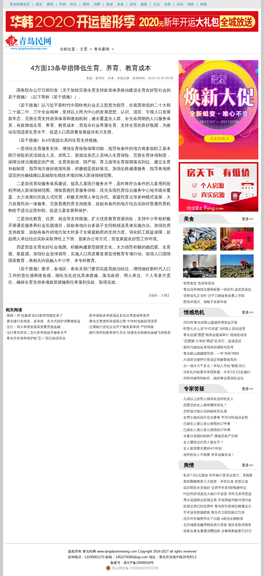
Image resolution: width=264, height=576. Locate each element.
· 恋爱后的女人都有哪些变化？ (204, 405)
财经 (86, 4)
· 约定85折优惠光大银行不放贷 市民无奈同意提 (216, 494)
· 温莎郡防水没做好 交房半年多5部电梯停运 (213, 488)
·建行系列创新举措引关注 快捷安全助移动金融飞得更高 (129, 332)
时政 (62, 4)
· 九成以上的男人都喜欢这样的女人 (207, 399)
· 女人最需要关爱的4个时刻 (201, 448)
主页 (84, 49)
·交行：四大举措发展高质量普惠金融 (33, 327)
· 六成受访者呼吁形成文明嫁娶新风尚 (209, 360)
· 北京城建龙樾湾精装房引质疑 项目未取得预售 (216, 525)
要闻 (50, 4)
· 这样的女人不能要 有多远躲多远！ (208, 455)
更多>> (247, 219)
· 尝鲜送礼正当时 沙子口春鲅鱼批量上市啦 (213, 296)
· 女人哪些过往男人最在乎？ (202, 442)
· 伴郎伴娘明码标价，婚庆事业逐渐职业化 (212, 378)
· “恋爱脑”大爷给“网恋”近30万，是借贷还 (211, 341)
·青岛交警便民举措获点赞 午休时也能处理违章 (122, 321)
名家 (167, 4)
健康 (144, 4)
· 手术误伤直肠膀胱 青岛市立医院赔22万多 (213, 512)
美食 (120, 4)
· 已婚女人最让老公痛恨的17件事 (205, 424)
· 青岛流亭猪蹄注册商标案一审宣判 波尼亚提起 (216, 289)
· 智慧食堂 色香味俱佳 (197, 283)
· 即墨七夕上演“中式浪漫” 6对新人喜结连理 (213, 329)
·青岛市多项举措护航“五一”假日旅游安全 (36, 338)
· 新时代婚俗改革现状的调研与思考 (207, 347)
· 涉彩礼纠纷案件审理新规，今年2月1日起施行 (216, 372)
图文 (39, 4)
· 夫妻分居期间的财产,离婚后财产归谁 (209, 436)
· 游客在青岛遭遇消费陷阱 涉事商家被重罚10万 (216, 531)
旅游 (109, 4)
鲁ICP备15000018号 (139, 563)
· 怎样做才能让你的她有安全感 (204, 411)
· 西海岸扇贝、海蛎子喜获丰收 (204, 302)
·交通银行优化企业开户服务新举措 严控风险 (121, 327)
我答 (190, 4)
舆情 (203, 4)
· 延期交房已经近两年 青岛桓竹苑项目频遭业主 (216, 506)
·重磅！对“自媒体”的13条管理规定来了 (34, 315)
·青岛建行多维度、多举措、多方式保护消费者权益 (43, 321)
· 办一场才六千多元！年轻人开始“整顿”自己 (213, 366)
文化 (156, 4)
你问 (180, 4)
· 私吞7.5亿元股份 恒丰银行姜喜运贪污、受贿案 (217, 475)
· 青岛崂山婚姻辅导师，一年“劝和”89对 (210, 353)
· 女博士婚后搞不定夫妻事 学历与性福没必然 (214, 417)
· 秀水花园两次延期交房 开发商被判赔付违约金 (216, 500)
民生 (73, 4)
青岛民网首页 (20, 4)
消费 (97, 4)
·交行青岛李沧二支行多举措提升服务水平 (36, 332)
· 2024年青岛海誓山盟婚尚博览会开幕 (209, 322)
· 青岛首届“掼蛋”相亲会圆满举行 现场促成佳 (214, 335)
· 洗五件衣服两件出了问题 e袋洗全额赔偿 (212, 519)
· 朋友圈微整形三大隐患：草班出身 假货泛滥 (214, 481)
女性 (133, 4)
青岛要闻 (102, 49)
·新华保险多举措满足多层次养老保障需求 (119, 315)
